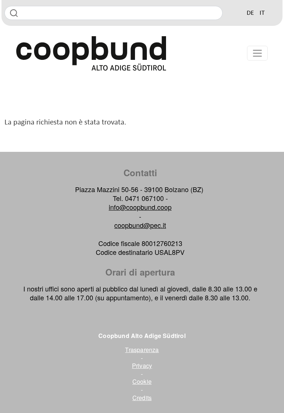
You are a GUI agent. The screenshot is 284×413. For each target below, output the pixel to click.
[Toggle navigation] (257, 53)
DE (250, 13)
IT (262, 13)
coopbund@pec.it (140, 225)
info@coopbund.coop (140, 206)
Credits (142, 398)
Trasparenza (142, 350)
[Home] (112, 53)
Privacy (142, 366)
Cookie (142, 382)
